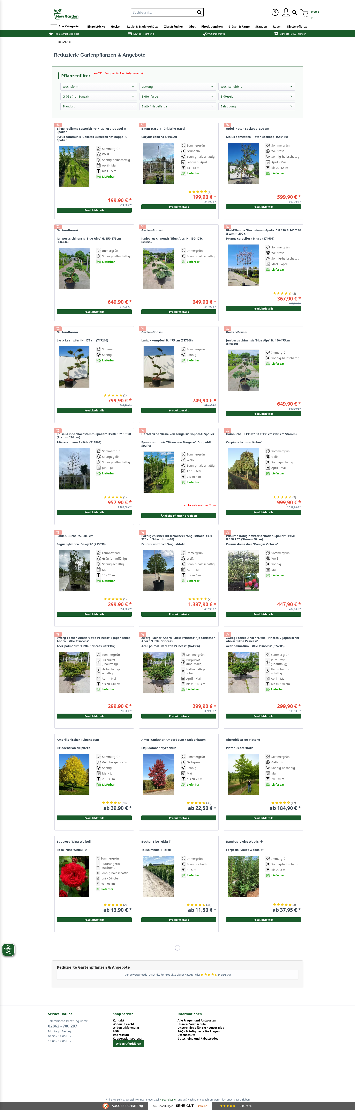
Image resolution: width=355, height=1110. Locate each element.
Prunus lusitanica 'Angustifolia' (163, 544)
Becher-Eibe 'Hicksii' (156, 841)
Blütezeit (227, 96)
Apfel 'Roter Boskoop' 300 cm (247, 128)
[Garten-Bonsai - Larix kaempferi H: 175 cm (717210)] (74, 375)
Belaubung (228, 106)
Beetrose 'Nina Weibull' (74, 841)
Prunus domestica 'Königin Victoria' (252, 544)
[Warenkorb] (303, 12)
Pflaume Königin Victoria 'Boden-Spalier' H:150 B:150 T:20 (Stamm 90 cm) (260, 537)
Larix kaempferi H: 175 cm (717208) (167, 340)
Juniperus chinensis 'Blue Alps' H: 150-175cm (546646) (89, 240)
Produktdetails (263, 207)
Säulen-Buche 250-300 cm (75, 536)
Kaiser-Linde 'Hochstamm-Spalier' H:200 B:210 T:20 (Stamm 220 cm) (94, 435)
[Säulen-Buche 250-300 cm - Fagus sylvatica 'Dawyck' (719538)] (74, 578)
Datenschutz (186, 1035)
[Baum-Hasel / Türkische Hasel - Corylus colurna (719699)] (158, 171)
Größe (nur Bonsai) (76, 96)
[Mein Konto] (285, 12)
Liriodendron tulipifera (73, 748)
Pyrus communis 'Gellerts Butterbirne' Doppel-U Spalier (92, 138)
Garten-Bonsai (152, 230)
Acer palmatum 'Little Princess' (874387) (86, 646)
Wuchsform (70, 87)
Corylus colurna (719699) (159, 137)
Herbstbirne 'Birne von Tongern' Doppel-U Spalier (177, 434)
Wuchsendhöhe (231, 87)
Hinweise (201, 1106)
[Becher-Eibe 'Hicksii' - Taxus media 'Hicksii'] (158, 884)
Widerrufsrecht (123, 1024)
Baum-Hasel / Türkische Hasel (163, 128)
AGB (116, 1031)
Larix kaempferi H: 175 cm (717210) (82, 340)
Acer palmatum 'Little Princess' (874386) (170, 646)
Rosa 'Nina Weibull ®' (72, 849)
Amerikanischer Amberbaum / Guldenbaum (173, 739)
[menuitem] (275, 12)
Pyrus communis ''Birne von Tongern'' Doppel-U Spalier (176, 444)
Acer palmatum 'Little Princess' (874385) (255, 646)
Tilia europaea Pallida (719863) (79, 442)
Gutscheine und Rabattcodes (198, 1038)
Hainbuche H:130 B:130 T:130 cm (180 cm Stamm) (261, 434)
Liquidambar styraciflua (158, 748)
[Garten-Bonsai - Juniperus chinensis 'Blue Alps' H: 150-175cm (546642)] (158, 276)
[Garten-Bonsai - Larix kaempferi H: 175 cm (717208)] (158, 375)
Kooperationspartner (128, 1038)
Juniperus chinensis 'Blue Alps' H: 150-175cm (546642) (173, 240)
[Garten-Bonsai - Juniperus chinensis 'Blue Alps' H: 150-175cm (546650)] (243, 378)
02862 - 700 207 (62, 1026)
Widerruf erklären (128, 1044)
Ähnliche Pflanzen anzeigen (179, 515)
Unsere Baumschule (192, 1024)
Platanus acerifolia (240, 748)
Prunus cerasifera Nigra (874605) (250, 238)
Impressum (121, 1035)
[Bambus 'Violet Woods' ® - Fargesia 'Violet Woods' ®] (243, 884)
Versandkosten (168, 1099)
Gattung (147, 87)
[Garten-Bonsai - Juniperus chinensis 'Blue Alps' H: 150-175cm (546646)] (74, 276)
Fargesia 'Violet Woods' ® (245, 849)
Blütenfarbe (150, 96)
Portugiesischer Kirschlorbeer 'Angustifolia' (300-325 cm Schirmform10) (177, 537)
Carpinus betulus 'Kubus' (244, 442)
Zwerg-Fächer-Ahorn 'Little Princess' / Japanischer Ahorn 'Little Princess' (263, 639)
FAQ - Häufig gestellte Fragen (199, 1031)
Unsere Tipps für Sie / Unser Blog (201, 1028)
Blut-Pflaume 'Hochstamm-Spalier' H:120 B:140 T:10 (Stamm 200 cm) (263, 232)
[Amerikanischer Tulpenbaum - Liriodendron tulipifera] (74, 782)
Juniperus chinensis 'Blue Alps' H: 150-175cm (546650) (258, 342)
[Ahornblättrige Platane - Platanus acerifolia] (243, 782)
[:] (282, 183)
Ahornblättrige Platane (243, 739)
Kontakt (118, 1020)
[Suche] (294, 12)
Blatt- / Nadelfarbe (154, 106)
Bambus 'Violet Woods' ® (244, 841)
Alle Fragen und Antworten (197, 1020)
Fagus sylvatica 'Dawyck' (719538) (81, 544)
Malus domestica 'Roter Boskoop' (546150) (257, 137)
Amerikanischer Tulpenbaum (78, 739)
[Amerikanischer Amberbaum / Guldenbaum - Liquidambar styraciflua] (158, 782)
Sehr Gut (185, 1106)
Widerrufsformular (126, 1028)
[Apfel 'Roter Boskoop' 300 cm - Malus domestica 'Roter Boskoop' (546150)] (243, 171)
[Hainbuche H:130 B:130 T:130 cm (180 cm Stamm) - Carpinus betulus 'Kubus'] (243, 476)
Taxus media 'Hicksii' (156, 849)
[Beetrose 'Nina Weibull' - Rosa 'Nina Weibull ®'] (74, 884)
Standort (69, 106)
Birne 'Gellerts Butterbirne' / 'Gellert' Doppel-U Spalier (91, 130)
